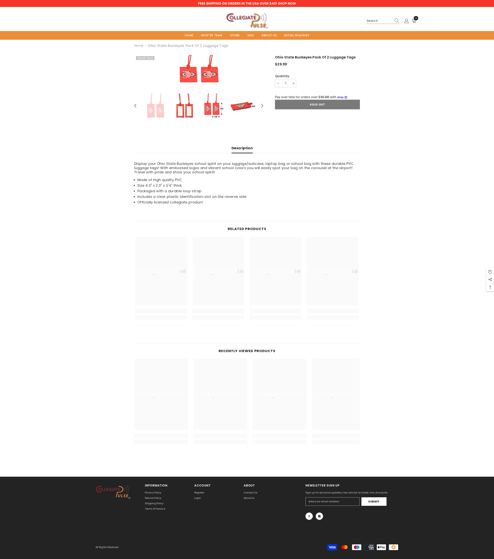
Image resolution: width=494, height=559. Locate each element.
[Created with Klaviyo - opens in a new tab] (247, 322)
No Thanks (209, 310)
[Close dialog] (317, 241)
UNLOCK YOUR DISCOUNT (209, 300)
